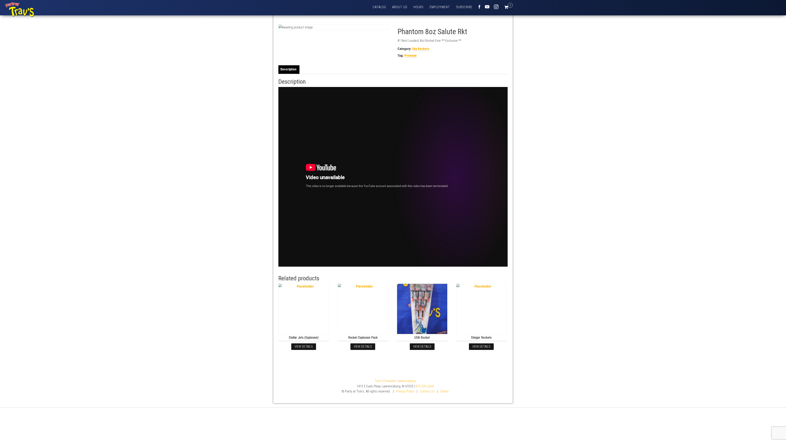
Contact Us (427, 391)
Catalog (379, 7)
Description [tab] (288, 69)
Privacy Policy (405, 391)
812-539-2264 (425, 386)
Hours (418, 7)
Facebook (479, 7)
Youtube (487, 7)
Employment (440, 7)
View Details (304, 346)
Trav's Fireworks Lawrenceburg (395, 381)
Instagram (496, 7)
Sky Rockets (420, 49)
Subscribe (464, 7)
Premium (410, 56)
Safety (444, 391)
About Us (399, 7)
